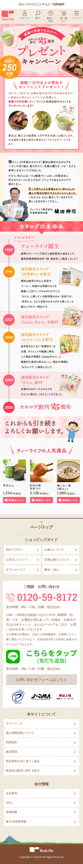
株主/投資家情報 (16, 821)
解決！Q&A (51, 569)
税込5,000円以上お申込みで (41, 4)
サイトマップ (14, 723)
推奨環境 (11, 751)
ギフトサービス (16, 569)
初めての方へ (14, 549)
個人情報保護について (20, 732)
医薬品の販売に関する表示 (23, 770)
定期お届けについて (57, 559)
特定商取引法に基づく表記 (23, 761)
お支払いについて (17, 559)
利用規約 (11, 742)
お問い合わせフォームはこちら (41, 680)
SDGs (9, 802)
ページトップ (41, 525)
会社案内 (11, 793)
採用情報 (11, 812)
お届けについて (54, 549)
